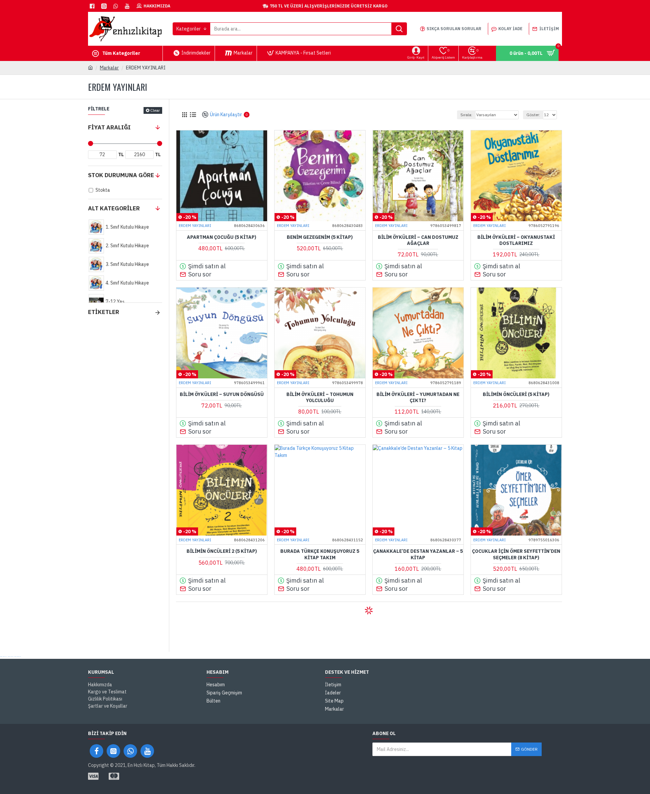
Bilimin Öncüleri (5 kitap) (516, 394)
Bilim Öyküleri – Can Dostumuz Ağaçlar (418, 240)
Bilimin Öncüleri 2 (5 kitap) (222, 551)
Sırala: (466, 114)
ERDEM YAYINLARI (195, 225)
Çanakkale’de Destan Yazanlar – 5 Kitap (418, 554)
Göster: (533, 114)
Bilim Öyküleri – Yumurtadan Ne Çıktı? (417, 397)
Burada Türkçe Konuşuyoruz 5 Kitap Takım (319, 554)
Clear (155, 110)
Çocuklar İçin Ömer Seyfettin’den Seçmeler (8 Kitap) (516, 554)
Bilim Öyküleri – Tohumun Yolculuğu (319, 397)
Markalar (109, 68)
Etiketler (103, 312)
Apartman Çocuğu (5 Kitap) (221, 237)
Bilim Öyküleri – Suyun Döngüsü (222, 394)
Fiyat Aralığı (109, 127)
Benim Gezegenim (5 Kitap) (320, 237)
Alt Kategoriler (114, 208)
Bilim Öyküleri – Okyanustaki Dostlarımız (516, 240)
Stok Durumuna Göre (121, 175)
